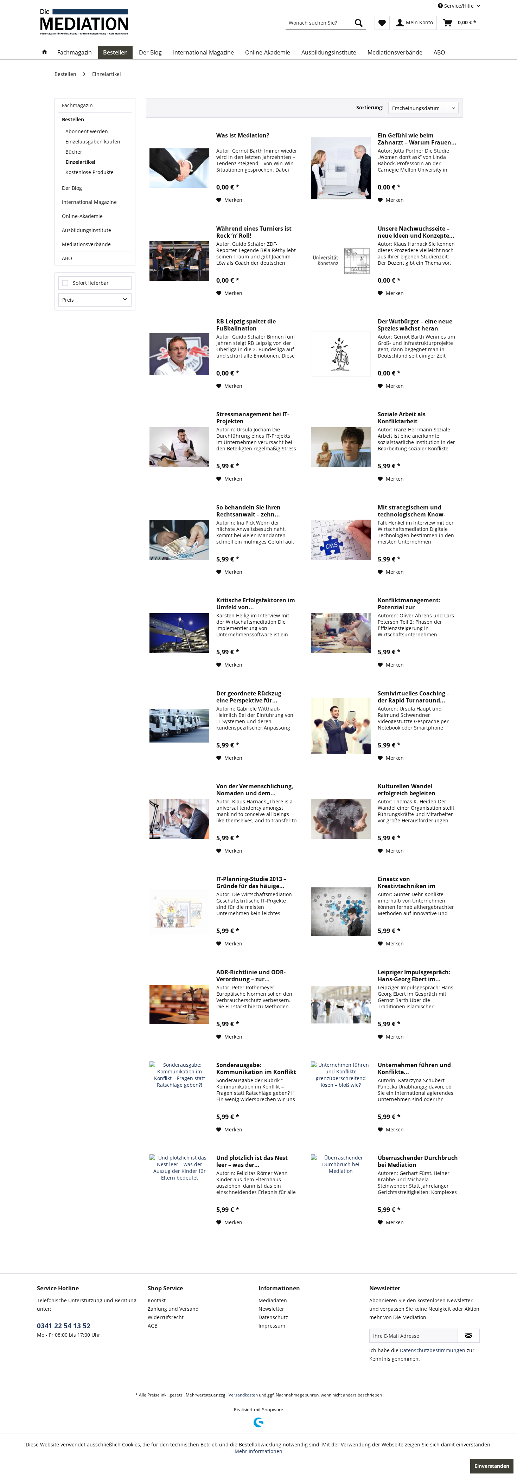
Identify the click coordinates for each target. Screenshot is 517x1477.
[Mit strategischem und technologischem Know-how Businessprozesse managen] (341, 540)
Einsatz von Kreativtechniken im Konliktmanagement (407, 882)
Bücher (73, 151)
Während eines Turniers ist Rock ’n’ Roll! (254, 232)
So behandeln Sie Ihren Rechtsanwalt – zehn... (248, 511)
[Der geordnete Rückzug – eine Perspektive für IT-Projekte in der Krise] (179, 726)
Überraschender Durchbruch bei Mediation (418, 1161)
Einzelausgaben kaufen (92, 141)
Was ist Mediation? (242, 135)
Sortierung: (369, 107)
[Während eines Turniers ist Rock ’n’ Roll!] (179, 261)
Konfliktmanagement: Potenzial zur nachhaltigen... (409, 604)
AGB (153, 1325)
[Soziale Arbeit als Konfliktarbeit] (341, 447)
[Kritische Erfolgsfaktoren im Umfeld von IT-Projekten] (179, 633)
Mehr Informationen (258, 1451)
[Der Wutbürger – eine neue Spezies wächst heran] (341, 354)
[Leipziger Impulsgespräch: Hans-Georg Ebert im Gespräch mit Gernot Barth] (341, 1005)
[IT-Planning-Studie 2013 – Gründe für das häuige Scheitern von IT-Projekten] (179, 911)
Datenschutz (273, 1317)
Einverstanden (491, 1466)
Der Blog (72, 188)
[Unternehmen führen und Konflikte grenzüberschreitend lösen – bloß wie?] (341, 1097)
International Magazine (89, 202)
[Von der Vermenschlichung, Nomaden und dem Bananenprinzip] (179, 819)
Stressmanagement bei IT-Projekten (252, 418)
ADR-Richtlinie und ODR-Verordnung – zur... (251, 976)
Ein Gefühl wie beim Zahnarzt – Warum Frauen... (417, 139)
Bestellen (73, 119)
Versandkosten (243, 1395)
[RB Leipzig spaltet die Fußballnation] (179, 354)
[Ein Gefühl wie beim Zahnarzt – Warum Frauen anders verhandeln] (341, 168)
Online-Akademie (82, 216)
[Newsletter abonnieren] (469, 1336)
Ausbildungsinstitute (86, 230)
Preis (68, 299)
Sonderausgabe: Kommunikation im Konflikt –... (256, 1068)
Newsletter (271, 1308)
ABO (67, 258)
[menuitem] (326, 23)
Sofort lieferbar (91, 283)
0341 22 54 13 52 (63, 1325)
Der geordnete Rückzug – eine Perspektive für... (251, 697)
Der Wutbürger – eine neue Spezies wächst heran (415, 325)
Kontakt (157, 1300)
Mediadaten (272, 1300)
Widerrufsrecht (166, 1317)
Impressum (271, 1325)
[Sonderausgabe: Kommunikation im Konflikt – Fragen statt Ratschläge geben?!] (179, 1097)
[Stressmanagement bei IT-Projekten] (179, 447)
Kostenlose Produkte (89, 172)
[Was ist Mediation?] (179, 168)
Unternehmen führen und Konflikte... (414, 1068)
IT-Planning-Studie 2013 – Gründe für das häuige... (251, 882)
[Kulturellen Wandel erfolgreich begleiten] (341, 819)
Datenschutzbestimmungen (432, 1350)
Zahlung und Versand (173, 1308)
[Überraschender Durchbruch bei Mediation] (341, 1190)
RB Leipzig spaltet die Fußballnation (246, 325)
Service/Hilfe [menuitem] (459, 5)
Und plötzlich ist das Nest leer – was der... (252, 1161)
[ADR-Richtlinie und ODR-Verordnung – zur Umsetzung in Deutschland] (179, 1005)
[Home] (44, 52)
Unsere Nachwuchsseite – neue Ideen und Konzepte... (416, 232)
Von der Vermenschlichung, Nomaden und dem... (254, 790)
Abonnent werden (86, 131)
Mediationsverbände (86, 244)
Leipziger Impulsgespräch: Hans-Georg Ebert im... (414, 976)
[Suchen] (358, 23)
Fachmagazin (77, 105)
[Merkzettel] (382, 23)
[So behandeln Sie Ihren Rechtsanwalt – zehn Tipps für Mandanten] (179, 540)
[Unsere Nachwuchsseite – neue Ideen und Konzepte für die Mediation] (341, 261)
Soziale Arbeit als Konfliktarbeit (402, 418)
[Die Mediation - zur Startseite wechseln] (84, 22)
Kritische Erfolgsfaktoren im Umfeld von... (255, 604)
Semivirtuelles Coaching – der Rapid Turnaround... (413, 697)
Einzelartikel (80, 162)
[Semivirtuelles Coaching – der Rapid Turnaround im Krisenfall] (341, 726)
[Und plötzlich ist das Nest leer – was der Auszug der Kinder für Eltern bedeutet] (179, 1190)
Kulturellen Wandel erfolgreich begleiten (406, 790)
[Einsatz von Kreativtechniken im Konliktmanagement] (341, 911)
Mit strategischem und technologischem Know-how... (411, 511)
